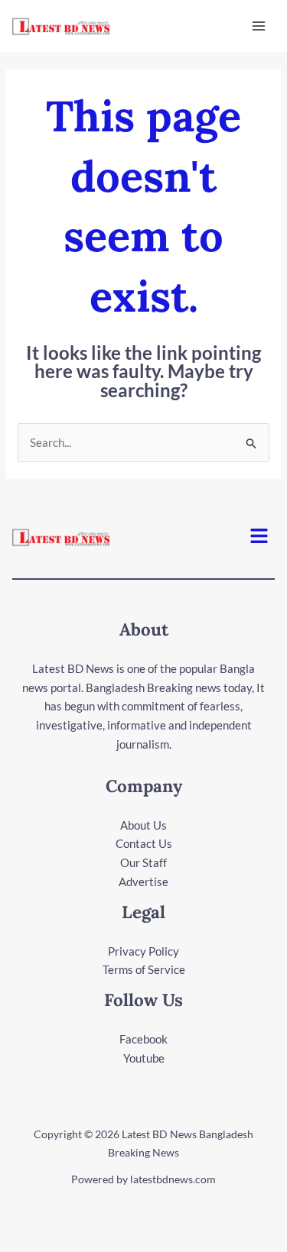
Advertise (143, 881)
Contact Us (144, 843)
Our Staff (143, 862)
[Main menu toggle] (259, 26)
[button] (259, 537)
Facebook (143, 1039)
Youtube (144, 1058)
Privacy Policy (143, 951)
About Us (143, 825)
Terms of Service (144, 969)
